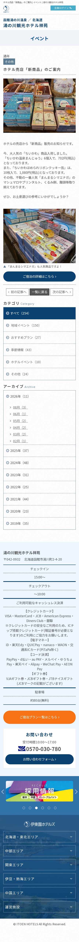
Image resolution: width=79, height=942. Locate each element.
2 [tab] (30, 808)
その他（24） (20, 374)
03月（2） (20, 434)
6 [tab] (55, 808)
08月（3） (20, 407)
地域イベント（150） (26, 325)
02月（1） (20, 441)
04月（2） (20, 427)
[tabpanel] (39, 791)
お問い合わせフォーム (38, 759)
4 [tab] (42, 808)
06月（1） (20, 414)
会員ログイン (61, 8)
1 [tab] (24, 808)
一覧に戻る (39, 291)
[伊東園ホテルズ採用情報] (39, 791)
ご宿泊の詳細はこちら (38, 276)
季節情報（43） (21, 349)
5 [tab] (49, 808)
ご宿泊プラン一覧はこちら (38, 717)
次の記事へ (61, 291)
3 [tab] (36, 808)
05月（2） (20, 420)
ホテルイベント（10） (26, 362)
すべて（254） (20, 313)
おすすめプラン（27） (26, 337)
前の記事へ (18, 291)
